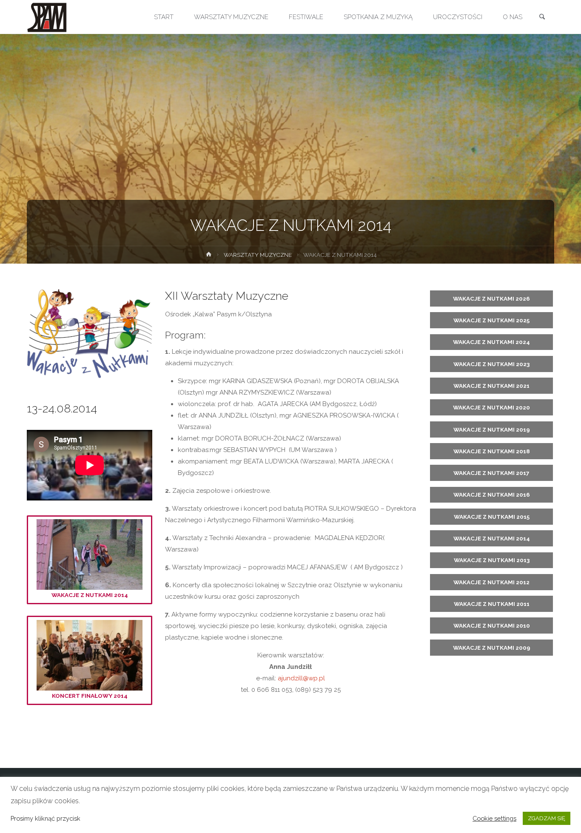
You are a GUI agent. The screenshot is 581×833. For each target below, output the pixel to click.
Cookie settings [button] (494, 818)
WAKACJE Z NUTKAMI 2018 (491, 451)
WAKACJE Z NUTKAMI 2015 (492, 516)
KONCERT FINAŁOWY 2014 (90, 695)
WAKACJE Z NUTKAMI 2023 (491, 364)
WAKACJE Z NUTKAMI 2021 (491, 385)
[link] (542, 17)
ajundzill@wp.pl (301, 678)
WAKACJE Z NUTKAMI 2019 (491, 429)
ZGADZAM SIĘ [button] (546, 818)
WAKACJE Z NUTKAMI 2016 (491, 494)
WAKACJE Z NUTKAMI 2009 (491, 647)
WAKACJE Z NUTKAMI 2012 (491, 582)
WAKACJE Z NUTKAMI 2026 (491, 298)
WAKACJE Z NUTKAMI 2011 (492, 603)
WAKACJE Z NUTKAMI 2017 (491, 472)
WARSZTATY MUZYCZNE (258, 254)
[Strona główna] (209, 256)
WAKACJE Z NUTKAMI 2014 (89, 594)
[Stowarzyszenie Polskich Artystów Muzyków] (47, 17)
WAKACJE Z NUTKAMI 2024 (491, 341)
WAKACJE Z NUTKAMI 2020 (491, 407)
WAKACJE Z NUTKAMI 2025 (491, 320)
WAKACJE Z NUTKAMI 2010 (491, 625)
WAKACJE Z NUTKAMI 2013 (492, 560)
